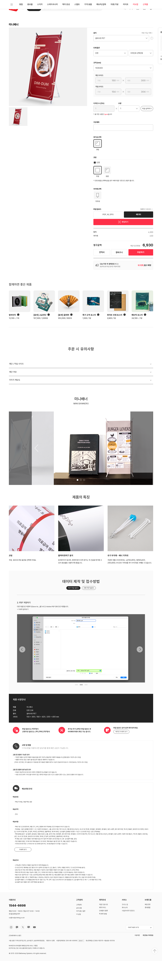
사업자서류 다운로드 (128, 911)
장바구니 (119, 252)
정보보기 (81, 940)
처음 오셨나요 (103, 904)
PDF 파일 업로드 (73, 588)
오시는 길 (125, 904)
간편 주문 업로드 (89, 588)
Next (139, 649)
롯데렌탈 (147, 907)
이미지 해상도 (14, 380)
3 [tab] (86, 686)
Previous (22, 649)
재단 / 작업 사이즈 (16, 364)
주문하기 (140, 252)
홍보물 (30, 4)
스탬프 (77, 4)
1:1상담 (78, 914)
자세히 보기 (23, 849)
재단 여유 (13, 372)
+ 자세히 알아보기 (22, 609)
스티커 (40, 4)
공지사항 (79, 908)
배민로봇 (147, 904)
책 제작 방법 (103, 914)
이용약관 (137, 935)
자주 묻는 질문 (80, 911)
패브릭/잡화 (101, 4)
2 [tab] (81, 686)
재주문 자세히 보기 (121, 732)
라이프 (125, 4)
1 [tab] (76, 686)
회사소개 (124, 907)
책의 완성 (66, 4)
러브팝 (135, 4)
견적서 (101, 252)
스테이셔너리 (52, 4)
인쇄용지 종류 (103, 911)
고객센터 (79, 905)
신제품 (145, 4)
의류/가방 (114, 4)
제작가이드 (102, 907)
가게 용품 (88, 4)
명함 (21, 4)
